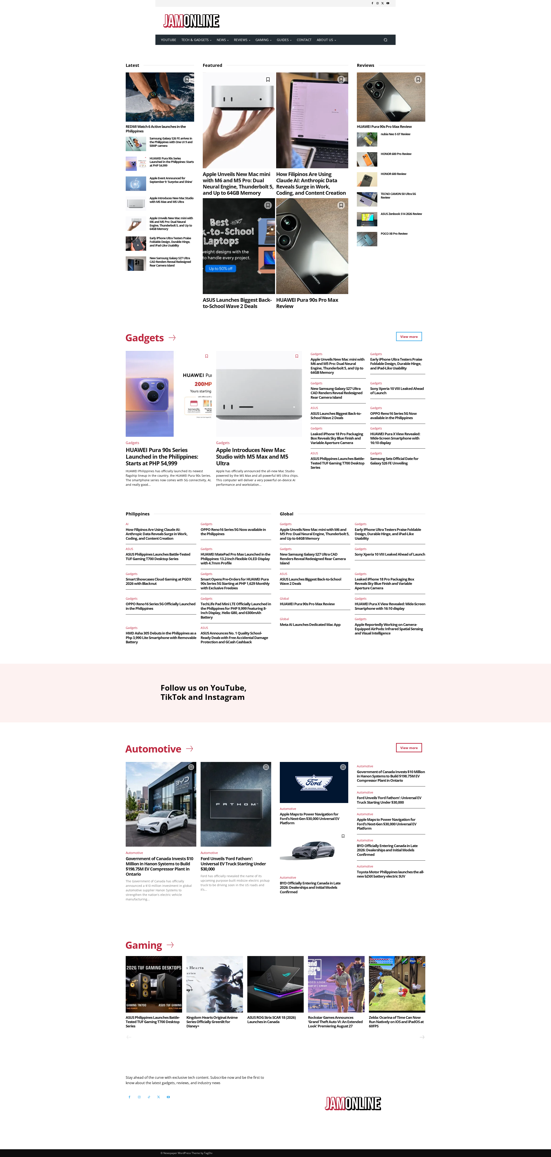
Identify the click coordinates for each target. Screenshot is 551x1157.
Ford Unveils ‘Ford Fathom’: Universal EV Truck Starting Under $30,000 (233, 864)
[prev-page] (129, 1037)
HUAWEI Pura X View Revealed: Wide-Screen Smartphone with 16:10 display (395, 438)
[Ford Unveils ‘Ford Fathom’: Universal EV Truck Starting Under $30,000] (236, 804)
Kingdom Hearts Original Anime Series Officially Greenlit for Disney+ (212, 1022)
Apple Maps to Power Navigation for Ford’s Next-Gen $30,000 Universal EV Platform (309, 818)
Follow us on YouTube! (178, 1108)
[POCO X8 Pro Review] (367, 239)
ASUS (314, 408)
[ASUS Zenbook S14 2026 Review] (367, 219)
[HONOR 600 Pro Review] (367, 159)
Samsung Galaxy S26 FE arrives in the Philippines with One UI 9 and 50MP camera (171, 142)
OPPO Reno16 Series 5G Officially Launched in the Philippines (160, 606)
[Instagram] (377, 3)
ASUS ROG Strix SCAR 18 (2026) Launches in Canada (271, 1019)
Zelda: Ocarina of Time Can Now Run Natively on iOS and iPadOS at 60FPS (396, 1022)
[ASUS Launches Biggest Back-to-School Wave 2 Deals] (239, 246)
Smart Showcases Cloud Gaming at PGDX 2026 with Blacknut (158, 581)
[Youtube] (387, 3)
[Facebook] (372, 3)
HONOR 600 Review (393, 174)
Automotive (134, 853)
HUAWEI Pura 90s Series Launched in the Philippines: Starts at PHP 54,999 (172, 162)
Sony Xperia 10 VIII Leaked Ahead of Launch (397, 390)
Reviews (365, 65)
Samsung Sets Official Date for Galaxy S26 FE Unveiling (394, 460)
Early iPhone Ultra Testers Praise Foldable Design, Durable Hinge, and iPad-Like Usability (170, 241)
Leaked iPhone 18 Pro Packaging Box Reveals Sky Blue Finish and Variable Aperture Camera (337, 438)
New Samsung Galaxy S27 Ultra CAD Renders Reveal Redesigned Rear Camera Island (170, 261)
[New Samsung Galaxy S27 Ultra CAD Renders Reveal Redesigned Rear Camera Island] (136, 263)
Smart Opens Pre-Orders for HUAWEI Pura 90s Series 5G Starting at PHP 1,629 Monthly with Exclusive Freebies (235, 583)
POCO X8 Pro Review (394, 233)
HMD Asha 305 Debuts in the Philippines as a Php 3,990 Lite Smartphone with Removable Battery (161, 637)
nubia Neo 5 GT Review (395, 134)
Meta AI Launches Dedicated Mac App (310, 624)
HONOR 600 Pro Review (396, 154)
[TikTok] (149, 1097)
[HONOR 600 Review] (367, 179)
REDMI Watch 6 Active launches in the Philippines (156, 128)
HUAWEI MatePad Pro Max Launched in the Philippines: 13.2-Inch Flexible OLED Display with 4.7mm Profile (235, 558)
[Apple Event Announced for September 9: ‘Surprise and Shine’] (136, 183)
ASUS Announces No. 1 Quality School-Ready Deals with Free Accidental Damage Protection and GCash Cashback (234, 637)
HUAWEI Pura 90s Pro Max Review (307, 303)
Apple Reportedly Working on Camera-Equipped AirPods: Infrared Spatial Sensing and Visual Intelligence (389, 629)
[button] (385, 40)
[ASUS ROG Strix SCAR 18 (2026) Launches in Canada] (275, 984)
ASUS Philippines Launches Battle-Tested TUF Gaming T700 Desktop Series (337, 463)
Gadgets (132, 442)
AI (127, 524)
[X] (382, 3)
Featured (212, 65)
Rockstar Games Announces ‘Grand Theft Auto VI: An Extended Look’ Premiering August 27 (335, 1022)
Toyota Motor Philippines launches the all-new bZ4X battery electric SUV (390, 874)
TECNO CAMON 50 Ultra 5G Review (398, 195)
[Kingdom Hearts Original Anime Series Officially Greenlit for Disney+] (214, 984)
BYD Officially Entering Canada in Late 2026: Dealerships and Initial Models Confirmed (310, 887)
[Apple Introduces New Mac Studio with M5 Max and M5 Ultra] (136, 203)
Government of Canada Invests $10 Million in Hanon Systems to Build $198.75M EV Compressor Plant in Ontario (159, 866)
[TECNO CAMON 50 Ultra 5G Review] (367, 199)
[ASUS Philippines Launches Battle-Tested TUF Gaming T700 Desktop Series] (154, 984)
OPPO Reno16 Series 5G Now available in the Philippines (393, 415)
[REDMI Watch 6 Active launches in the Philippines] (160, 97)
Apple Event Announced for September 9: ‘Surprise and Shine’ (171, 180)
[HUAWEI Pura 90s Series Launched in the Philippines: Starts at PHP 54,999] (136, 164)
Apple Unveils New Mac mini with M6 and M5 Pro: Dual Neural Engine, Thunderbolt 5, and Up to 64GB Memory (171, 223)
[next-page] (421, 1037)
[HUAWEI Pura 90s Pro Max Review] (312, 246)
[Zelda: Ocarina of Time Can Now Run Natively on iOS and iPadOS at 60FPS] (397, 984)
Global (284, 598)
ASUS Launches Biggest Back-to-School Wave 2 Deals (237, 303)
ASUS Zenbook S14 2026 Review (401, 214)
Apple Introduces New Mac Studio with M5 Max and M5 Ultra (171, 200)
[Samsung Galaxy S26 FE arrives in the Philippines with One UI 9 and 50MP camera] (136, 144)
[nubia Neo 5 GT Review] (367, 139)
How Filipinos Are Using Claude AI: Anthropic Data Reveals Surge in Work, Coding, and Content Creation (311, 183)
